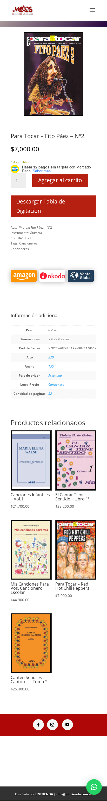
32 (50, 393)
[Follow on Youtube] (67, 724)
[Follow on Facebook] (38, 724)
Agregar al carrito (60, 180)
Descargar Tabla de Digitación (40, 206)
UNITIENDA (44, 794)
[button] (94, 787)
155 (51, 366)
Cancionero (56, 384)
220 (51, 357)
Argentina (55, 375)
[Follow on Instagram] (52, 724)
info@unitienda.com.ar (74, 794)
